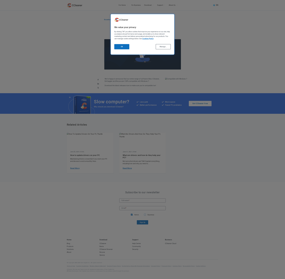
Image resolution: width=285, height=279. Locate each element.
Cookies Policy (148, 39)
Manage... (163, 47)
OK (122, 47)
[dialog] (143, 34)
